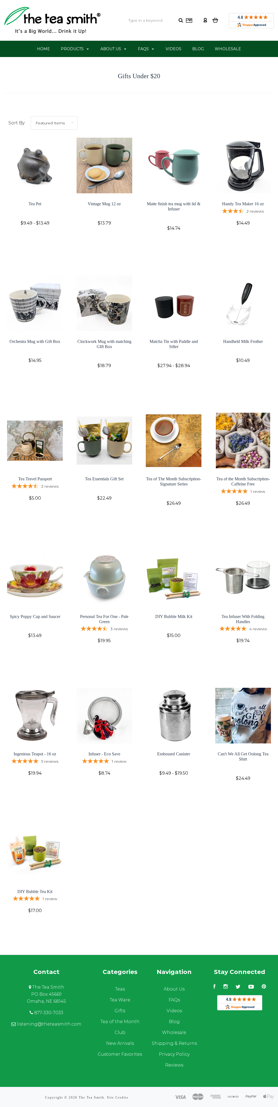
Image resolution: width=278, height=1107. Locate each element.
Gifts (120, 1010)
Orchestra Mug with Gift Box (35, 341)
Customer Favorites (120, 1054)
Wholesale (228, 48)
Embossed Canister (173, 754)
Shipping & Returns (174, 1043)
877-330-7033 (48, 1012)
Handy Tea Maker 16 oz (243, 203)
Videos (173, 48)
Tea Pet (35, 203)
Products (73, 48)
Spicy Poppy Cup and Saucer (35, 616)
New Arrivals (120, 1043)
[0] (215, 19)
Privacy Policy (174, 1054)
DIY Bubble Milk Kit (173, 616)
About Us (111, 48)
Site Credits (117, 1097)
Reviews (174, 1065)
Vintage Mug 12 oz (104, 203)
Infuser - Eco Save (104, 754)
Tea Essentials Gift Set (104, 479)
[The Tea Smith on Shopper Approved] (251, 21)
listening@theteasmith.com (48, 1024)
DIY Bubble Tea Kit (34, 891)
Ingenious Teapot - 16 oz (35, 754)
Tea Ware (120, 999)
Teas (120, 989)
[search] (181, 20)
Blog (198, 48)
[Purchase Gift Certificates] (189, 21)
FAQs (144, 48)
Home (43, 48)
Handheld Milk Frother (243, 341)
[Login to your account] (205, 19)
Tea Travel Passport (35, 479)
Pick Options (35, 238)
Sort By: (16, 122)
